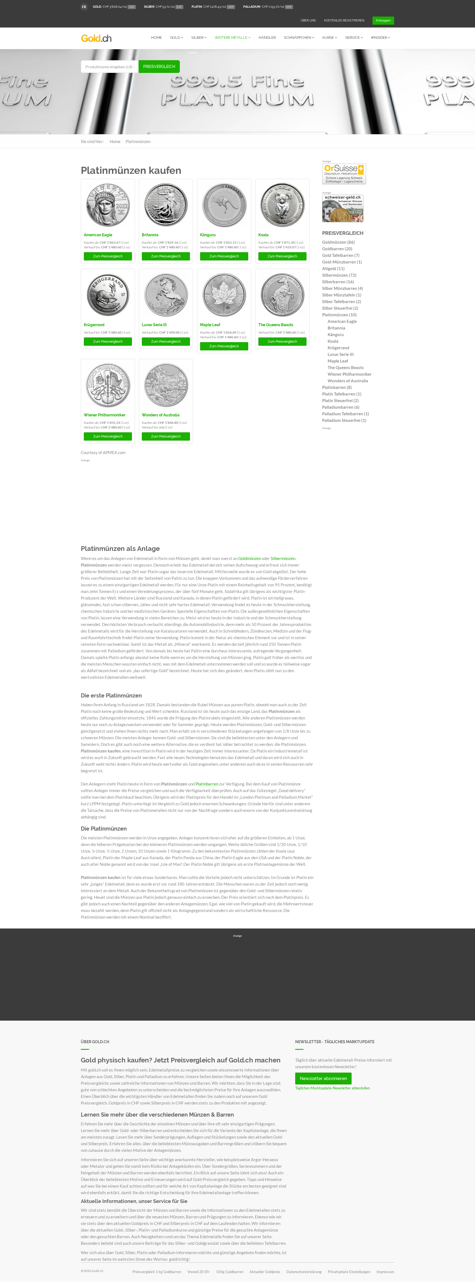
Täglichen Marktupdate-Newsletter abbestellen (332, 1088)
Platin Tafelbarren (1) (341, 393)
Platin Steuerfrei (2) (340, 400)
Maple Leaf (210, 325)
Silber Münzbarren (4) (342, 288)
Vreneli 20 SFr (198, 1272)
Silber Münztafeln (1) (341, 294)
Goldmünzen (249, 558)
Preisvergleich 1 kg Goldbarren (156, 1272)
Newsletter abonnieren (323, 1078)
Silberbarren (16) (338, 281)
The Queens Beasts (275, 325)
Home (156, 37)
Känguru (208, 235)
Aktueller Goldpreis (265, 1272)
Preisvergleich (159, 66)
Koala (263, 235)
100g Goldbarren (229, 1272)
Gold (175, 37)
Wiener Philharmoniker (104, 415)
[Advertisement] (291, 92)
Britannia (150, 235)
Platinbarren (206, 783)
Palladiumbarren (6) (341, 407)
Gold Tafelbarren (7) (341, 255)
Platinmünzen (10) (339, 314)
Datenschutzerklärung (304, 1272)
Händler (267, 37)
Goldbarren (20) (337, 248)
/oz (113, 7)
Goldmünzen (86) (338, 242)
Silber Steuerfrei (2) (340, 308)
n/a (161, 427)
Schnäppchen (298, 37)
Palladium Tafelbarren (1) (345, 413)
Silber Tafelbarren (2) (341, 301)
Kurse (328, 37)
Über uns (308, 20)
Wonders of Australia (160, 415)
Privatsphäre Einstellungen (349, 1272)
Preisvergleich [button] (108, 256)
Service (353, 37)
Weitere (231, 37)
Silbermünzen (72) (339, 275)
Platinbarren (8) (337, 387)
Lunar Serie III (154, 325)
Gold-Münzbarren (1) (342, 261)
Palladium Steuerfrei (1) (344, 420)
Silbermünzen (283, 558)
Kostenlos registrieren (344, 20)
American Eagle (98, 235)
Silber (197, 37)
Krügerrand (94, 325)
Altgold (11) (333, 268)
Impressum (385, 1272)
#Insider (379, 37)
